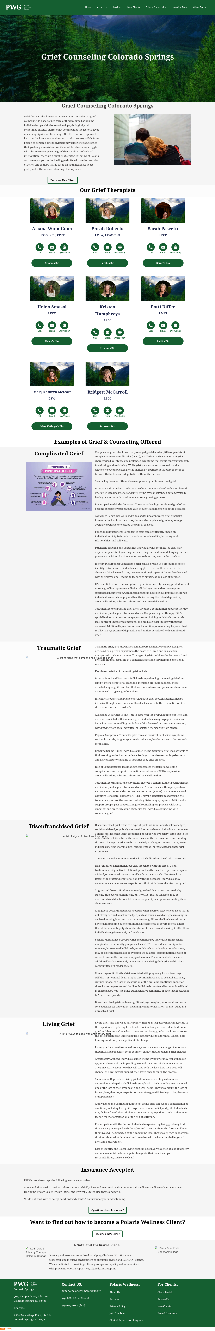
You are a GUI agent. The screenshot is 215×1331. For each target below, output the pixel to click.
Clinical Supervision (156, 7)
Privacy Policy (117, 1306)
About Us (102, 7)
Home (88, 7)
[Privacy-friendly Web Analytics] (6, 1328)
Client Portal (199, 7)
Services (117, 7)
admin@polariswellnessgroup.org (81, 1290)
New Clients (133, 7)
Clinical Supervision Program (126, 1320)
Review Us (163, 1299)
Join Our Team (179, 7)
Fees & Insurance (167, 1313)
